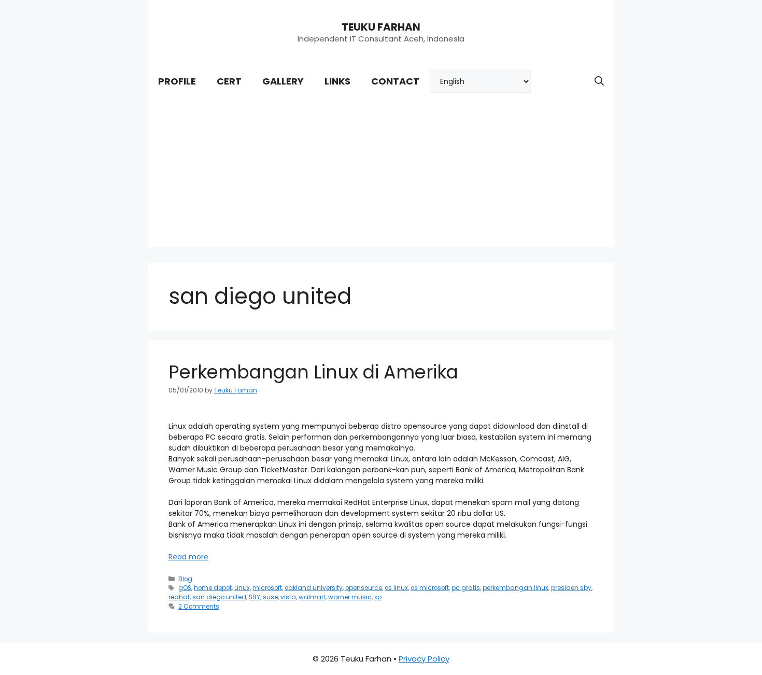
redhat (179, 597)
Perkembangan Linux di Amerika (313, 372)
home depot (213, 588)
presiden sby (571, 588)
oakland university (314, 588)
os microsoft (430, 588)
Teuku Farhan (381, 27)
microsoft (267, 588)
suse (270, 597)
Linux (242, 588)
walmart (312, 597)
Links (337, 81)
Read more (188, 557)
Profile (177, 81)
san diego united (219, 597)
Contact (395, 81)
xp (378, 597)
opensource (363, 588)
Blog (185, 579)
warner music (350, 597)
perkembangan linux (515, 588)
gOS (184, 588)
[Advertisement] (381, 174)
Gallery (283, 81)
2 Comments (198, 606)
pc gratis (465, 588)
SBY (254, 597)
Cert (229, 81)
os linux (396, 588)
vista (288, 597)
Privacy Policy (424, 658)
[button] (599, 81)
